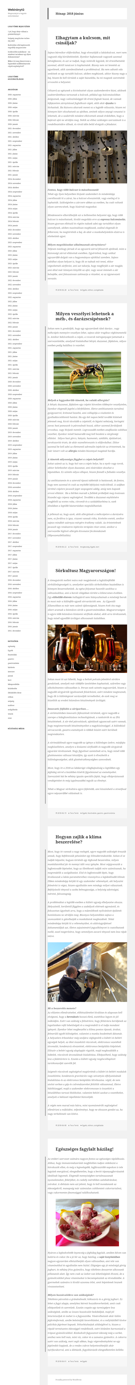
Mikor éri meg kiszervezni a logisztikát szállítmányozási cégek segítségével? (19, 63)
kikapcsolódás (13, 684)
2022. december (14, 280)
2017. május (12, 563)
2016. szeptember (15, 593)
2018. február (13, 525)
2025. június (13, 154)
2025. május (12, 158)
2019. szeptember (15, 445)
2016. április (13, 614)
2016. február (13, 622)
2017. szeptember (15, 546)
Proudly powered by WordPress (68, 1380)
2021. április (13, 365)
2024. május (12, 208)
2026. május (12, 107)
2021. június (13, 356)
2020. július (12, 403)
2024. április (13, 213)
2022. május (12, 310)
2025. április (13, 162)
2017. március (13, 572)
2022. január (13, 327)
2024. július (12, 200)
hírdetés (11, 667)
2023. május (12, 259)
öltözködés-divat (14, 693)
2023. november (14, 234)
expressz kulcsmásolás (113, 219)
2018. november (14, 487)
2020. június (13, 407)
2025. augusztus (14, 145)
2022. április (13, 314)
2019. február (13, 474)
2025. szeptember (15, 141)
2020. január (13, 428)
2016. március (13, 618)
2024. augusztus (14, 196)
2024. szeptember (15, 192)
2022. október (13, 289)
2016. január (13, 626)
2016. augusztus (14, 597)
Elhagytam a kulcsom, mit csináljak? (83, 40)
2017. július (12, 555)
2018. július (12, 504)
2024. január (13, 225)
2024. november (14, 183)
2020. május (12, 411)
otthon (10, 697)
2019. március (13, 470)
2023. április (13, 263)
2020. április (13, 415)
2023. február (13, 272)
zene (10, 718)
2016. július (12, 601)
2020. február (13, 424)
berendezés (73, 1016)
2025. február (13, 170)
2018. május (12, 512)
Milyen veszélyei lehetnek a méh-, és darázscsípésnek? (85, 316)
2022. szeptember (15, 293)
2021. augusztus (14, 348)
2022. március (13, 318)
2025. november (14, 132)
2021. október (13, 339)
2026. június (13, 103)
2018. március (13, 521)
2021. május (12, 360)
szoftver (11, 705)
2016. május (12, 609)
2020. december (14, 382)
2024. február (13, 221)
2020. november (14, 386)
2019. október (13, 441)
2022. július (12, 301)
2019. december (14, 432)
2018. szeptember (15, 496)
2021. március (13, 369)
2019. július (12, 453)
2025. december (14, 128)
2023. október (13, 238)
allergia (72, 450)
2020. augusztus (14, 398)
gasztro (11, 659)
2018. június (13, 508)
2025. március (13, 166)
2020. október (13, 390)
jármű (10, 676)
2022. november (14, 284)
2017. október (13, 542)
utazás (10, 714)
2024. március (13, 217)
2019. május (12, 462)
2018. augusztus (14, 500)
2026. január (13, 124)
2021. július (12, 352)
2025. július (12, 149)
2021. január (13, 377)
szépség (11, 701)
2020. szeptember (15, 394)
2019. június (13, 458)
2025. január (13, 175)
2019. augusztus (14, 449)
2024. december (14, 179)
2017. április (13, 567)
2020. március (13, 420)
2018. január (13, 529)
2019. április (13, 466)
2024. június (13, 204)
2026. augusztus (14, 95)
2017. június (13, 559)
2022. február (13, 322)
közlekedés (12, 688)
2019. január (13, 479)
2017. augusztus (14, 550)
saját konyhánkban (109, 1256)
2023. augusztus (14, 246)
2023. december (14, 230)
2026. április (13, 111)
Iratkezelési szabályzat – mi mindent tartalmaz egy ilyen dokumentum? (19, 54)
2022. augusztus (14, 297)
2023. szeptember (15, 242)
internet (11, 671)
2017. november (14, 538)
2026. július (12, 99)
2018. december (14, 483)
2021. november (14, 335)
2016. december (14, 580)
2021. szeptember (15, 344)
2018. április (13, 517)
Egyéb (10, 650)
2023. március (13, 268)
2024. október (13, 187)
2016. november (14, 584)
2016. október (13, 588)
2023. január (13, 276)
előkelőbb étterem (62, 597)
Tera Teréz (74, 290)
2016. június (13, 605)
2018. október (13, 491)
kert (9, 680)
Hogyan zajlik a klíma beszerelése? (78, 839)
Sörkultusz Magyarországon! (86, 570)
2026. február (13, 120)
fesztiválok (12, 655)
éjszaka (109, 103)
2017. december (14, 534)
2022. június (13, 306)
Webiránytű (16, 10)
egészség (11, 646)
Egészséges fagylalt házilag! (85, 1149)
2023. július (12, 251)
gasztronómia (13, 663)
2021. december (14, 331)
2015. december (14, 631)
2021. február (13, 373)
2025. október (13, 137)
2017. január (13, 576)
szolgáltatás (12, 709)
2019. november (14, 436)
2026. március (13, 116)
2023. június (13, 255)
